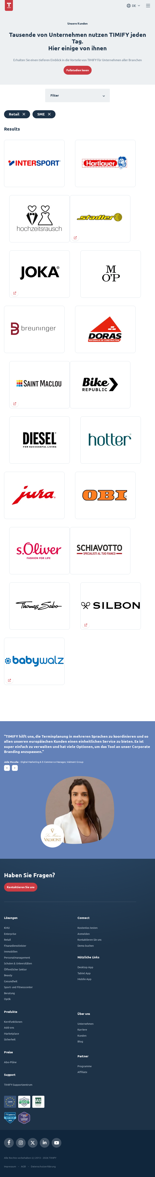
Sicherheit (10, 1039)
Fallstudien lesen (77, 70)
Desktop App (85, 967)
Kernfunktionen (13, 1021)
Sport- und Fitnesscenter (18, 987)
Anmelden (84, 933)
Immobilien (10, 951)
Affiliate (82, 1071)
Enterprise (10, 933)
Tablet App (84, 973)
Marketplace (11, 1033)
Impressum (10, 1166)
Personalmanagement (17, 957)
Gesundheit (10, 981)
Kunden (82, 1035)
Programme (85, 1066)
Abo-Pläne (10, 1062)
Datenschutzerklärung (43, 1166)
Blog (80, 1041)
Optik (7, 998)
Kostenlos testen (87, 927)
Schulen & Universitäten (18, 963)
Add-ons (9, 1027)
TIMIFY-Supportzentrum (18, 1084)
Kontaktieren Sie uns (21, 887)
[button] (7, 768)
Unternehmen (85, 1023)
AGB (23, 1166)
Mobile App (84, 978)
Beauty (8, 975)
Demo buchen (86, 945)
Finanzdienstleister (15, 945)
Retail (7, 939)
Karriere (82, 1029)
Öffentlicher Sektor (15, 969)
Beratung (9, 993)
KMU (7, 927)
